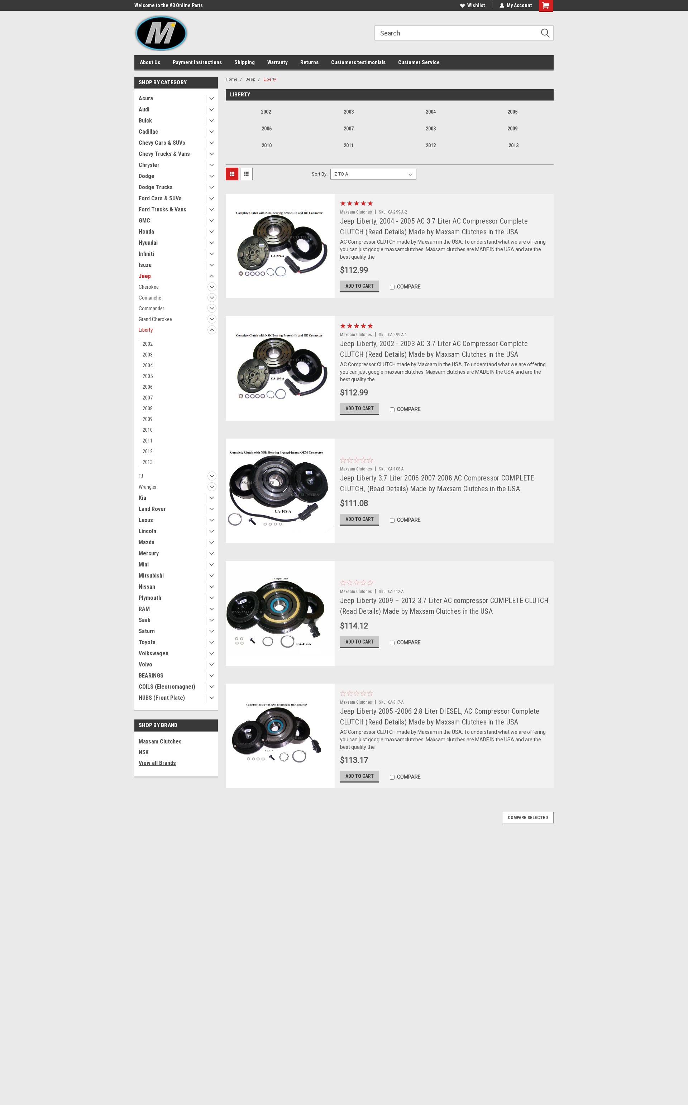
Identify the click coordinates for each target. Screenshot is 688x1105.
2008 (148, 408)
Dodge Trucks (156, 187)
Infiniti (146, 253)
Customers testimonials (358, 62)
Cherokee (149, 287)
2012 (148, 451)
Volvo (145, 664)
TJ (141, 476)
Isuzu (145, 265)
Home (232, 79)
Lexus (146, 520)
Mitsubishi (151, 575)
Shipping (244, 62)
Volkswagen (153, 653)
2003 (148, 354)
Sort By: (320, 174)
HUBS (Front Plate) (162, 697)
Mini (144, 564)
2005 (148, 376)
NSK (144, 752)
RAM (144, 609)
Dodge (146, 176)
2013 (148, 462)
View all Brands (157, 763)
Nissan (147, 586)
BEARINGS (151, 675)
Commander (151, 308)
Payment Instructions (197, 62)
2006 (148, 387)
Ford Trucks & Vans (162, 209)
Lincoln (147, 531)
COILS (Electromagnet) (167, 686)
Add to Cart (359, 286)
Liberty (146, 330)
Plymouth (150, 597)
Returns (309, 62)
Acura (146, 98)
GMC (144, 220)
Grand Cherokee (155, 319)
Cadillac (148, 131)
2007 (148, 397)
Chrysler (149, 165)
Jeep (145, 276)
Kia (142, 497)
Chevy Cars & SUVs (162, 142)
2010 (148, 430)
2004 (148, 365)
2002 (148, 344)
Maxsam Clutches (160, 741)
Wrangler (148, 487)
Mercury (149, 553)
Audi (144, 109)
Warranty (277, 62)
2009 (148, 419)
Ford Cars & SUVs (160, 198)
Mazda (146, 542)
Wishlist (476, 5)
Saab (144, 620)
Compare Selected (528, 817)
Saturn (147, 631)
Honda (146, 231)
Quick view (280, 293)
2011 (148, 440)
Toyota (147, 642)
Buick (145, 120)
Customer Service (419, 62)
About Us (150, 62)
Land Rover (152, 509)
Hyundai (148, 242)
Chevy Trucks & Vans (164, 153)
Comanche (150, 298)
